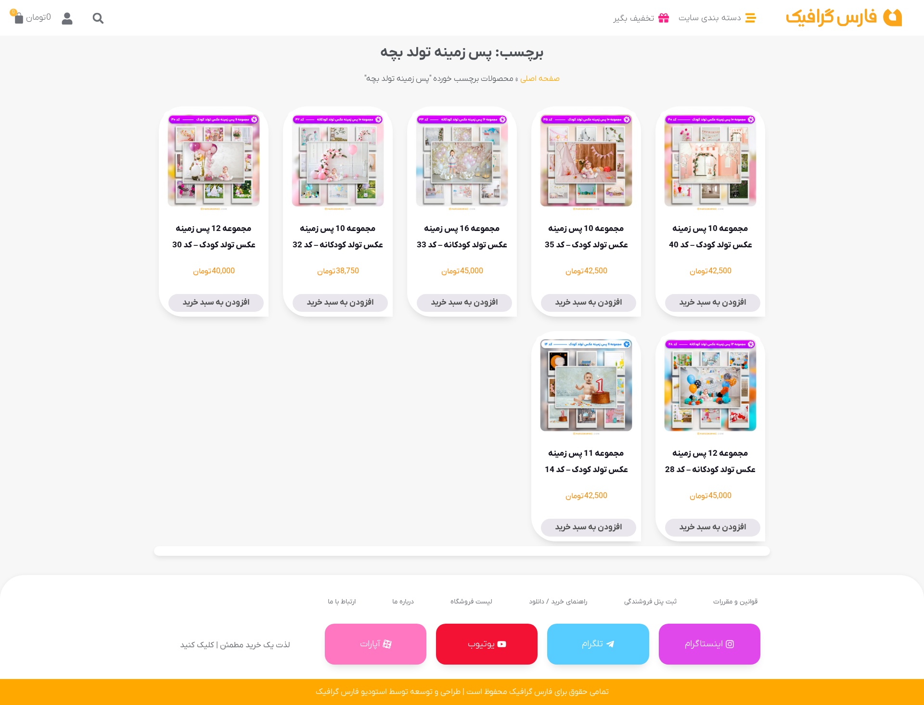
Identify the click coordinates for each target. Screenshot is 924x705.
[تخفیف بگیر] (663, 18)
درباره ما (403, 601)
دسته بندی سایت (710, 18)
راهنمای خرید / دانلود (558, 601)
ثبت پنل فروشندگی (650, 601)
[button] (97, 18)
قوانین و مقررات (735, 601)
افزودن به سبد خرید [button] (712, 302)
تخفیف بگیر (633, 18)
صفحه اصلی (540, 79)
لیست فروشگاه (471, 601)
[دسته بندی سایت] (750, 18)
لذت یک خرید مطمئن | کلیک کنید (235, 645)
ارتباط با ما (342, 601)
